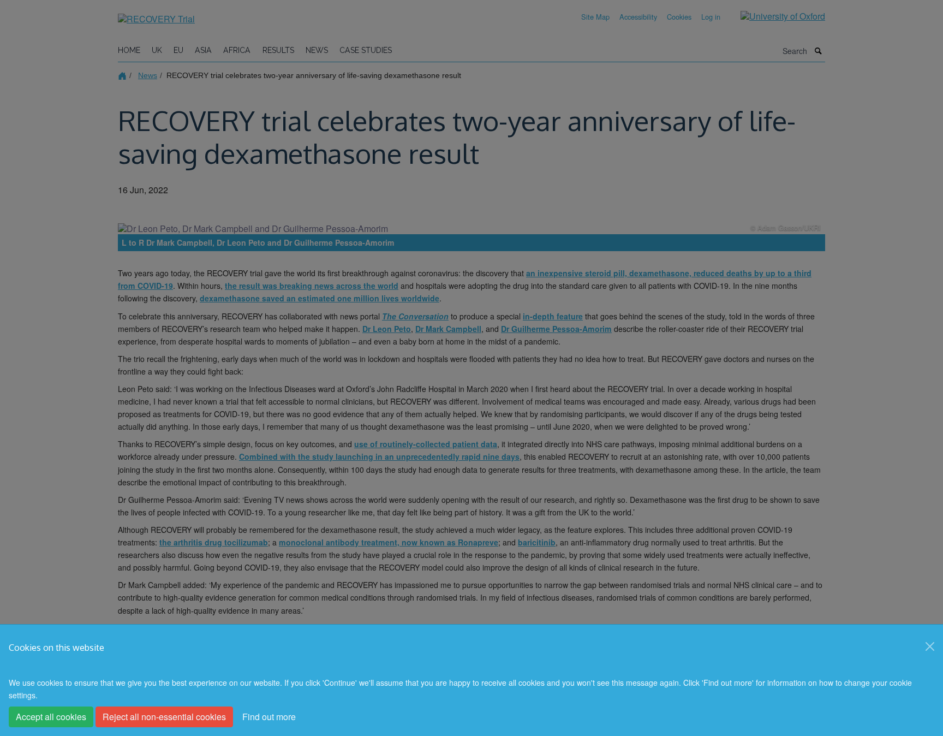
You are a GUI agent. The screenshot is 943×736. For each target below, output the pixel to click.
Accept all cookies (51, 716)
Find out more (269, 716)
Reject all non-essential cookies (164, 716)
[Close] (930, 646)
